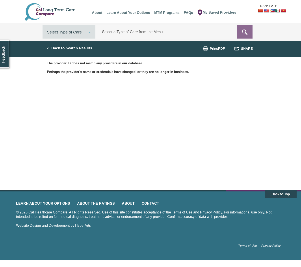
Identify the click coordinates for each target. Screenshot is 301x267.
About (128, 203)
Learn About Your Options (43, 203)
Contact (150, 203)
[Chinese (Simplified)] (260, 11)
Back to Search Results (71, 48)
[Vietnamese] (283, 11)
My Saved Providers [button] (217, 12)
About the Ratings (96, 203)
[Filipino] (272, 11)
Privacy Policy (271, 245)
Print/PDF (217, 48)
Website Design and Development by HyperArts (53, 225)
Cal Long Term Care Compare (50, 12)
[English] (266, 11)
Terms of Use (247, 245)
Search (245, 32)
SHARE (246, 48)
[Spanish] (278, 11)
